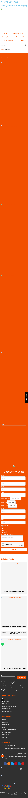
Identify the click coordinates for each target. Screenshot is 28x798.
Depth (2, 486)
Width (2, 481)
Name (3, 508)
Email (2, 514)
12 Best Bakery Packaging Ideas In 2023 (14, 626)
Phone (3, 519)
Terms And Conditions (9, 730)
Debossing (6, 529)
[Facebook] (5, 763)
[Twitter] (12, 763)
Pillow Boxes (6, 704)
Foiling (5, 531)
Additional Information (7, 534)
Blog (3, 727)
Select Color (4, 505)
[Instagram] (8, 763)
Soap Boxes (5, 701)
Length (3, 475)
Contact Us (5, 725)
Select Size (4, 502)
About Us (5, 722)
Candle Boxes (6, 709)
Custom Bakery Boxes (9, 706)
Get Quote (5, 735)
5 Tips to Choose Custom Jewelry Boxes (14, 668)
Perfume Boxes (7, 711)
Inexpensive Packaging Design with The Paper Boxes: (14, 633)
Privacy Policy (6, 732)
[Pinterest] (15, 763)
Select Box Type (5, 498)
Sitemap (4, 737)
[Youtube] (22, 763)
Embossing (6, 527)
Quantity (3, 492)
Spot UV (5, 532)
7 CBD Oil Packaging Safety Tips (14, 591)
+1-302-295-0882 (10, 2)
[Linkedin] (19, 763)
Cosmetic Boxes (7, 699)
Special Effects (5, 525)
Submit (14, 549)
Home (2, 49)
